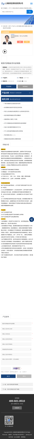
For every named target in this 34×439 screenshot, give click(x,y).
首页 (9, 26)
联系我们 (25, 86)
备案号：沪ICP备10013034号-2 (16, 434)
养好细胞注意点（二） (10, 135)
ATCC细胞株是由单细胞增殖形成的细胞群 (15, 123)
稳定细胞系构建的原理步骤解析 (12, 115)
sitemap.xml (29, 434)
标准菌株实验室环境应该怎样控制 (13, 107)
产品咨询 (8, 86)
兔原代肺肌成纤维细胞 (12, 384)
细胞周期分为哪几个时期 (10, 119)
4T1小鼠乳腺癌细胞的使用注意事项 (13, 131)
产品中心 (14, 26)
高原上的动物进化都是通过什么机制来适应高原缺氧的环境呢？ (17, 111)
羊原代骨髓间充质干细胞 (13, 389)
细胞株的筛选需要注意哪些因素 (12, 139)
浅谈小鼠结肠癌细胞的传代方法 (12, 127)
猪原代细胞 (24, 26)
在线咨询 (17, 407)
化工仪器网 (17, 437)
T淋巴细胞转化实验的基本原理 (12, 103)
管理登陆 (23, 437)
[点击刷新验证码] (17, 368)
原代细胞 (19, 26)
